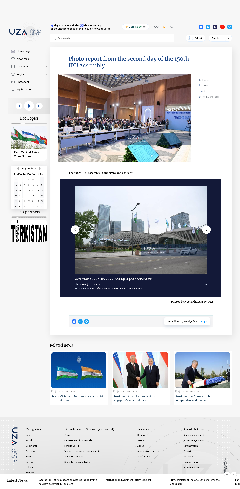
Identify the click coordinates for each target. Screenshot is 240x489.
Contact (187, 451)
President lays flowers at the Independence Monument (193, 398)
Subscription (143, 456)
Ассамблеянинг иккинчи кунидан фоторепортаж (113, 279)
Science (29, 461)
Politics (205, 80)
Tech (28, 456)
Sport (28, 434)
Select (208, 85)
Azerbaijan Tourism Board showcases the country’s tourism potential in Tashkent (68, 481)
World (29, 440)
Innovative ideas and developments (82, 451)
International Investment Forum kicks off (128, 479)
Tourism (30, 472)
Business (30, 451)
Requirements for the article (78, 440)
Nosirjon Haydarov (91, 284)
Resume (141, 434)
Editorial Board (71, 445)
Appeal (140, 445)
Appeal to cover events (148, 451)
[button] (75, 229)
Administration (191, 445)
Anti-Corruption (191, 467)
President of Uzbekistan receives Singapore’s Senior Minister (134, 398)
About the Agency (192, 440)
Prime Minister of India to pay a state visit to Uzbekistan (77, 398)
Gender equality (192, 461)
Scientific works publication (77, 461)
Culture (29, 467)
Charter (68, 434)
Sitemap (141, 440)
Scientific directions (74, 456)
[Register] (52, 391)
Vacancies (188, 456)
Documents (31, 445)
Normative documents (194, 434)
